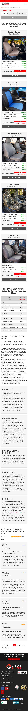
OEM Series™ (14, 235)
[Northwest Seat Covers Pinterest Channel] (6, 688)
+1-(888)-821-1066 (5, 675)
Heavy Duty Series (14, 133)
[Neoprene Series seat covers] (14, 99)
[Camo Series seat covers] (14, 200)
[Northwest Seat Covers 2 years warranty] (24, 687)
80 (5, 647)
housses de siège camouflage (16, 512)
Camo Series (14, 184)
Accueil (2, 7)
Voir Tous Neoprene (14, 126)
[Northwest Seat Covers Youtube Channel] (2, 692)
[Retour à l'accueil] (6, 3)
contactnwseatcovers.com (7, 682)
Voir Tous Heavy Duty (14, 177)
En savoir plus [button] (14, 659)
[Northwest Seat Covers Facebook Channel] (2, 688)
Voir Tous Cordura (14, 76)
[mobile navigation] (26, 4)
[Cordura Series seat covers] (14, 48)
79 (2, 647)
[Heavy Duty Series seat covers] (14, 149)
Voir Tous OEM (15, 279)
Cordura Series (14, 32)
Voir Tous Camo (14, 228)
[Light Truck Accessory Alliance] (22, 672)
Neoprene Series (14, 83)
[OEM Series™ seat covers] (14, 251)
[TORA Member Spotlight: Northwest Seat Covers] (17, 687)
